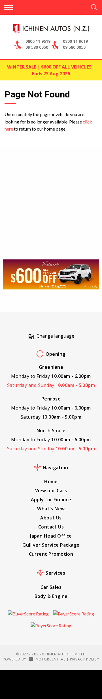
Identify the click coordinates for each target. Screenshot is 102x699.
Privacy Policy (84, 659)
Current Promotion (51, 554)
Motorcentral (50, 659)
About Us (51, 518)
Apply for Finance (51, 499)
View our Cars (51, 490)
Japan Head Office (51, 536)
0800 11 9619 (38, 41)
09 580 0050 (37, 47)
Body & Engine (51, 596)
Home (51, 481)
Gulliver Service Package (50, 545)
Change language (55, 336)
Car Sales (51, 587)
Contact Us (51, 527)
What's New (51, 509)
